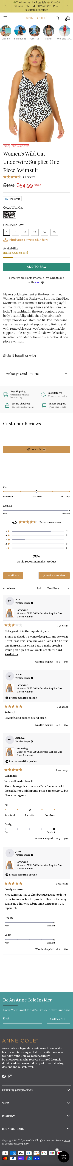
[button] (36, 177)
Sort (39, 588)
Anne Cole (28, 1140)
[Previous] (5, 6)
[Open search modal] (57, 17)
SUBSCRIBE (58, 1019)
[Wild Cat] (9, 214)
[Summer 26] (20, 30)
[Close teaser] (57, 1150)
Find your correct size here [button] (28, 240)
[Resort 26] (34, 30)
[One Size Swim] (64, 30)
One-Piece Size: (14, 225)
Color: (13, 207)
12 (34, 232)
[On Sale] (5, 30)
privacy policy (21, 1143)
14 (44, 232)
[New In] (48, 30)
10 (25, 232)
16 (54, 232)
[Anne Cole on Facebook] (4, 1077)
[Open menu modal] (5, 17)
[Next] (68, 6)
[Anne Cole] (36, 18)
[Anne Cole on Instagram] (11, 1077)
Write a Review (58, 576)
